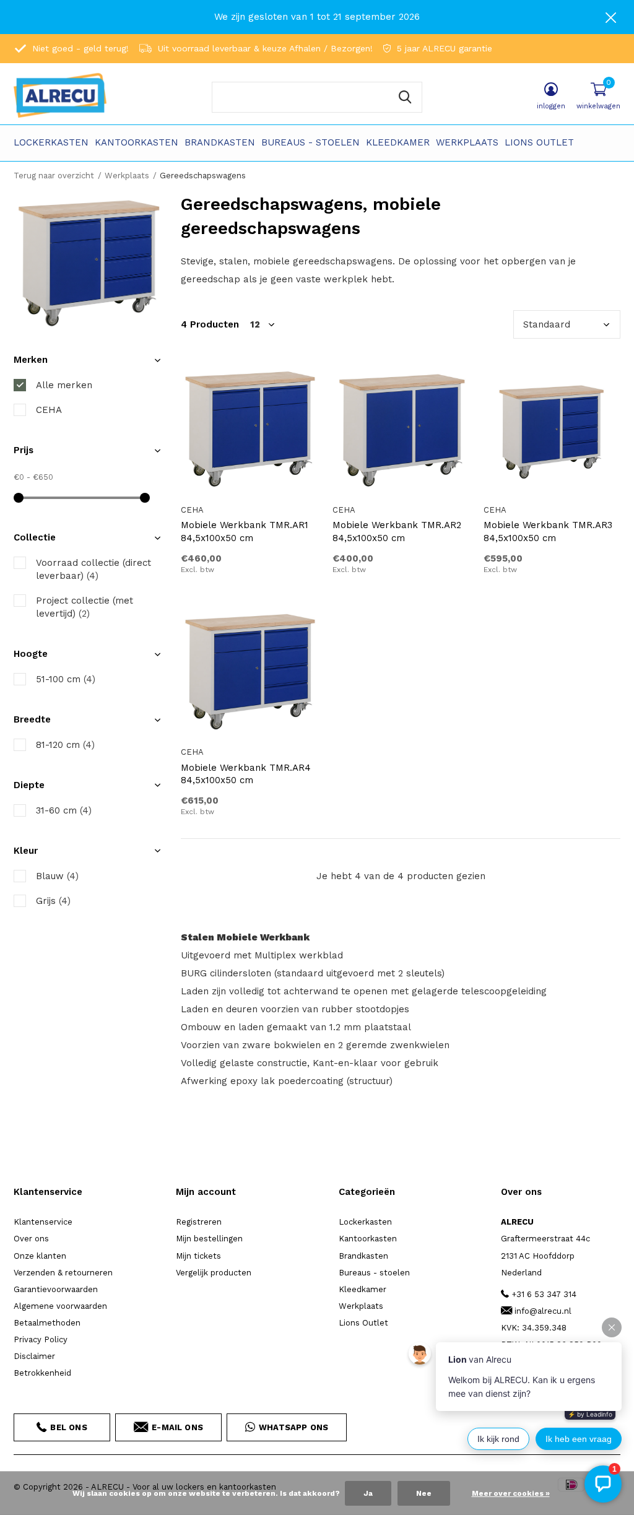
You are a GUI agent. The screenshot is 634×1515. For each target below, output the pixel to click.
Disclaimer (34, 1356)
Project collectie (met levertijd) (84, 607)
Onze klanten (40, 1256)
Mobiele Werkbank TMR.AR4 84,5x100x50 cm (246, 774)
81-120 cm (65, 744)
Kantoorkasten (136, 142)
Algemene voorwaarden (60, 1306)
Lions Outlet (539, 142)
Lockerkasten (51, 142)
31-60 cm (64, 810)
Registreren (199, 1221)
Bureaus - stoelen (310, 142)
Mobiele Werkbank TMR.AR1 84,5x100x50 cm (244, 531)
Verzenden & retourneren (63, 1272)
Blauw (57, 876)
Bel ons (68, 1427)
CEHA (49, 409)
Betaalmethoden (47, 1322)
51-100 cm (65, 679)
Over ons (31, 1238)
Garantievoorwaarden (56, 1289)
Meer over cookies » (511, 1493)
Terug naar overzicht (54, 175)
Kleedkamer (398, 142)
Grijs (53, 900)
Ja (368, 1493)
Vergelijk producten (213, 1272)
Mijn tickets (198, 1256)
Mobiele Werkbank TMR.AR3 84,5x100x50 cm (548, 531)
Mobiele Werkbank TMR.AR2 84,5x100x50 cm (396, 531)
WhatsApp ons (293, 1427)
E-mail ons (177, 1427)
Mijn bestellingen (209, 1238)
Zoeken (405, 97)
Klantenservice (43, 1221)
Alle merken (64, 385)
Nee (424, 1493)
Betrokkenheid (42, 1373)
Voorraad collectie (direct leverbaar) (93, 569)
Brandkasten (220, 142)
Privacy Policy (40, 1339)
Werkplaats (467, 142)
